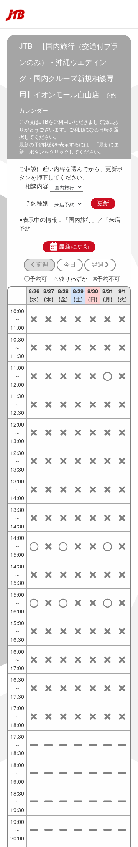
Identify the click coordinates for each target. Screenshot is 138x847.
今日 (70, 264)
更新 (103, 203)
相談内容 (36, 186)
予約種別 (36, 203)
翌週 (98, 264)
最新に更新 (74, 246)
